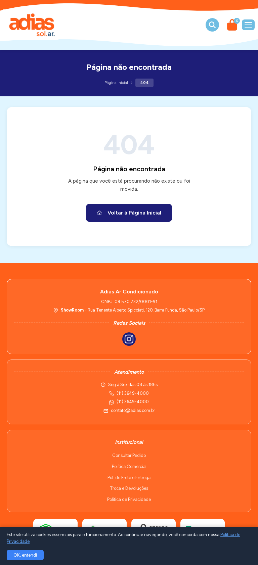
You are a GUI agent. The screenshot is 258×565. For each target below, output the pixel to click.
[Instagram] (129, 339)
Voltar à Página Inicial (134, 212)
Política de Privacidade (129, 499)
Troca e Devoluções (129, 488)
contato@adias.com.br (133, 410)
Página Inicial (116, 82)
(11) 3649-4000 (133, 401)
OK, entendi (25, 555)
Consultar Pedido (129, 455)
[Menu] (248, 24)
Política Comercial (129, 466)
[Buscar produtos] (212, 25)
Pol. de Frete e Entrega (129, 477)
